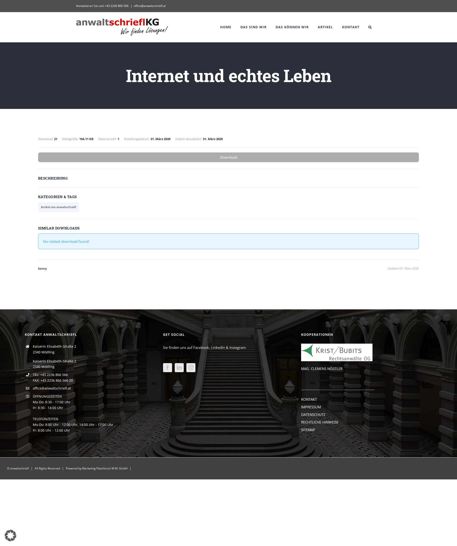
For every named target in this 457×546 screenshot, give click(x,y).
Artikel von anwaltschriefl (58, 207)
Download (228, 157)
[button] (370, 27)
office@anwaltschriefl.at (150, 6)
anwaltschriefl (19, 468)
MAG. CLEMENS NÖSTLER (322, 368)
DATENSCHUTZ (313, 414)
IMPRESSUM (311, 407)
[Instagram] (190, 367)
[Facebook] (167, 367)
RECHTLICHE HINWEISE (319, 422)
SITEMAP (308, 429)
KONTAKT (309, 399)
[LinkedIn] (179, 367)
